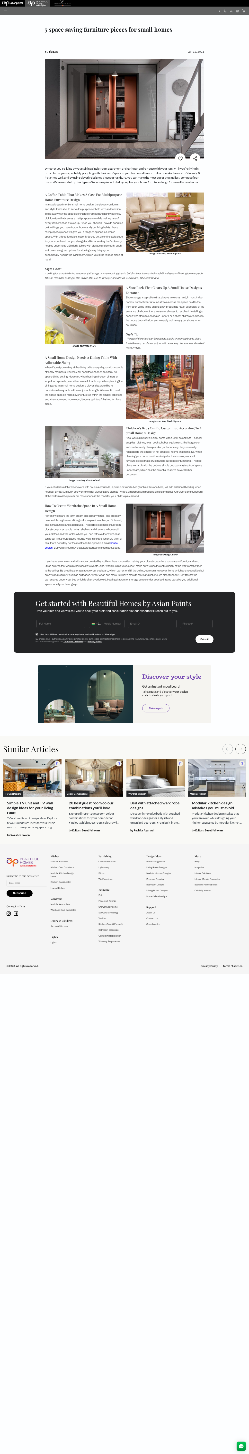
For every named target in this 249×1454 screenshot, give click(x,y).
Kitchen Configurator (61, 882)
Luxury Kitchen (58, 888)
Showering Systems (107, 907)
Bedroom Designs (155, 879)
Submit (204, 639)
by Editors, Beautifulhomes (84, 830)
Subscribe (19, 893)
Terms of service (232, 966)
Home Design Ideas (155, 861)
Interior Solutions (203, 873)
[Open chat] (241, 1446)
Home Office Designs (156, 896)
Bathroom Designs (155, 884)
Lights (53, 942)
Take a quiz (156, 708)
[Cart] (243, 11)
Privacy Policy (95, 641)
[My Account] (231, 11)
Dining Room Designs (157, 890)
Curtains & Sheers (107, 861)
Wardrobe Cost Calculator (63, 910)
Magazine (199, 867)
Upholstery (103, 867)
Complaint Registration (109, 936)
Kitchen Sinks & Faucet (109, 924)
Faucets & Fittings (107, 901)
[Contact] (225, 11)
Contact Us (152, 918)
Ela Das (53, 51)
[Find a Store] (237, 11)
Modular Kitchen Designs (158, 873)
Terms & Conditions (73, 641)
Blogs (197, 861)
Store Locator (153, 924)
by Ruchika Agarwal (142, 830)
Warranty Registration (109, 941)
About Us (150, 912)
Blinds (101, 873)
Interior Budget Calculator (207, 879)
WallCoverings (105, 879)
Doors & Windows (59, 926)
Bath (100, 895)
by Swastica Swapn (18, 835)
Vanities (102, 918)
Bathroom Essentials (108, 930)
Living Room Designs (156, 867)
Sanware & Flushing (108, 912)
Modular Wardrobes (60, 904)
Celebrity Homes (203, 890)
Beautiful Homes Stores (206, 884)
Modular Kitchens (59, 861)
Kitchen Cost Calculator (62, 867)
